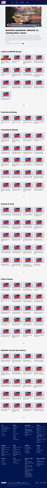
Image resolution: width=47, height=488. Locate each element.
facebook (39, 483)
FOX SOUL (3, 433)
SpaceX (2, 461)
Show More (23, 105)
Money (38, 445)
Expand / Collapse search (45, 2)
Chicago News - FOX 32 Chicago (5, 448)
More (27, 2)
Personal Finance (40, 450)
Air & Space (3, 460)
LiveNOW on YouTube (5, 428)
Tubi (2, 432)
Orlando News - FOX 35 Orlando (41, 430)
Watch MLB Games (28, 465)
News (14, 425)
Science (3, 458)
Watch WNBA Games (29, 475)
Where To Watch (4, 427)
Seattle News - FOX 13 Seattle (17, 455)
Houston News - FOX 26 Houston (41, 440)
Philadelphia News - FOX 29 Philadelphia (28, 430)
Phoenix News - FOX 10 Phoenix (17, 448)
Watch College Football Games (29, 463)
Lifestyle (14, 438)
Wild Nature (3, 464)
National (14, 428)
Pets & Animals (16, 462)
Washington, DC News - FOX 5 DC (29, 432)
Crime (14, 432)
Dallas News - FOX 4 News (40, 437)
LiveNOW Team (40, 462)
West (14, 445)
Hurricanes (27, 450)
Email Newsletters (40, 464)
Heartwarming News (17, 460)
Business (38, 448)
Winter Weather (28, 447)
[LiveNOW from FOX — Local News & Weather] (5, 2)
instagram (41, 483)
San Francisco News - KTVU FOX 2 (17, 452)
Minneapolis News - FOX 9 (5, 452)
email (45, 483)
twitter (43, 483)
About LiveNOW (41, 458)
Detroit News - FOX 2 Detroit (5, 450)
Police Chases (15, 433)
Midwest (3, 445)
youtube (36, 483)
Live (2, 425)
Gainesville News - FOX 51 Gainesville (41, 435)
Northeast (27, 425)
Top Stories (15, 427)
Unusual (14, 461)
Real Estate (39, 452)
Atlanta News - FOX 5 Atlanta (41, 427)
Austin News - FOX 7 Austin (40, 442)
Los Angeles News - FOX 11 (17, 450)
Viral (14, 458)
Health (14, 436)
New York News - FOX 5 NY (29, 427)
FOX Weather (3, 431)
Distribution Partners (40, 461)
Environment (27, 451)
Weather (27, 445)
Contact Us (39, 460)
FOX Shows (3, 435)
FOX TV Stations (4, 429)
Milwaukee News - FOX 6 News (5, 455)
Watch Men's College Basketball (29, 471)
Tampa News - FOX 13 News (41, 432)
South (38, 425)
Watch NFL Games (28, 461)
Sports (14, 435)
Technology (3, 462)
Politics (14, 431)
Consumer (38, 451)
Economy (38, 447)
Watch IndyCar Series (29, 469)
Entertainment (15, 439)
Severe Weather (28, 448)
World (14, 429)
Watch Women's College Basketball (28, 473)
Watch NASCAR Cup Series (28, 467)
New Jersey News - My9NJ (28, 435)
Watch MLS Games (28, 476)
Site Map (38, 465)
